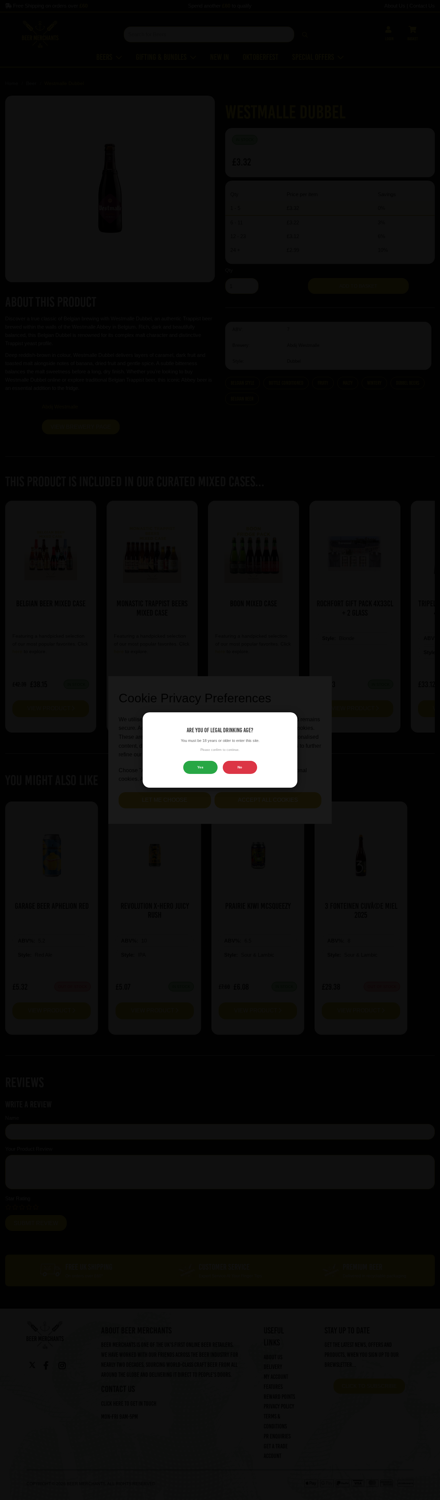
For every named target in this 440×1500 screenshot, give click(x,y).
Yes (200, 767)
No (240, 767)
